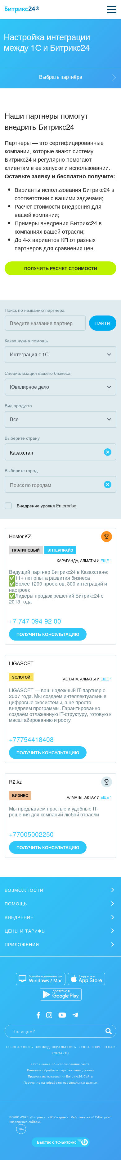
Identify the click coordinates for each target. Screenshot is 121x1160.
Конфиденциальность (56, 1047)
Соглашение (90, 1047)
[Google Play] (61, 994)
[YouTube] (62, 1014)
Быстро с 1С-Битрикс (57, 1142)
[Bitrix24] (22, 9)
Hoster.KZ (20, 536)
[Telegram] (75, 1014)
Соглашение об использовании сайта (60, 1064)
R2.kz (15, 781)
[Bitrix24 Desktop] (40, 979)
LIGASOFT (21, 663)
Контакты (60, 1053)
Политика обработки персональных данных (60, 1070)
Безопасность (19, 1047)
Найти (102, 323)
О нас (110, 1047)
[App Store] (86, 979)
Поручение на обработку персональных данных (60, 1082)
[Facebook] (38, 1014)
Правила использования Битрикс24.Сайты (60, 1076)
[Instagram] (49, 1014)
